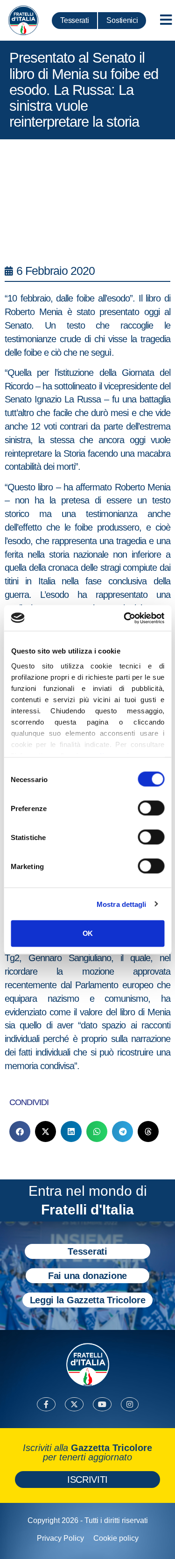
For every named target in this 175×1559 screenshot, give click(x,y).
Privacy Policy (60, 1538)
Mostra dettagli (122, 904)
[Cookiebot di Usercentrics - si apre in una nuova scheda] (124, 618)
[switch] (151, 808)
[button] (19, 1131)
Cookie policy (116, 1538)
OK (87, 933)
